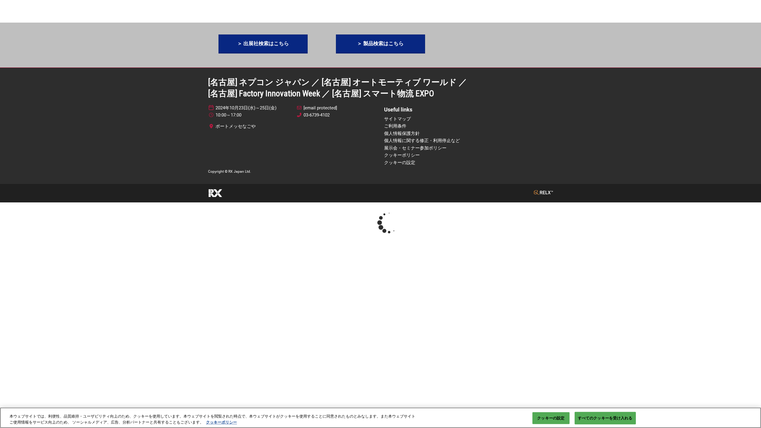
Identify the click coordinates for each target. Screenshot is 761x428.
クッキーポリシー (221, 422)
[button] (263, 43)
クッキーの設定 (551, 418)
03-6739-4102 (317, 115)
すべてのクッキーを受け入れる (605, 418)
